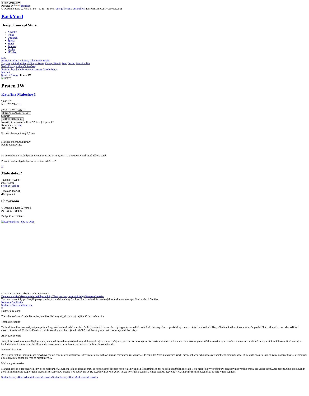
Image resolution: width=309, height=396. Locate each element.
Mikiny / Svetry (36, 63)
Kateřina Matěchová (18, 94)
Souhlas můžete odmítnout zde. (17, 305)
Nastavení (6, 302)
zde (19, 125)
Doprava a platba (10, 296)
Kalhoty (23, 63)
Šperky (11, 40)
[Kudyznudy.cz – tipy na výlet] (17, 221)
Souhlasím (17, 302)
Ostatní (71, 63)
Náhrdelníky (36, 60)
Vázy (12, 66)
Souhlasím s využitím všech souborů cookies (75, 377)
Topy (4, 63)
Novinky (12, 32)
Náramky (24, 60)
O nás (11, 34)
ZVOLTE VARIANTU (13, 110)
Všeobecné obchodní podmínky (35, 296)
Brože (46, 60)
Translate (25, 5)
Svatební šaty (8, 69)
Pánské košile (83, 63)
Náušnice (14, 60)
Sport (64, 63)
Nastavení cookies (94, 296)
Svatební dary (50, 69)
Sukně (15, 63)
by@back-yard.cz (10, 185)
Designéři (13, 37)
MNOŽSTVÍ (8, 104)
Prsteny (5, 60)
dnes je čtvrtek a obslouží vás (70, 8)
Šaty (9, 63)
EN (3, 57)
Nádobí (5, 66)
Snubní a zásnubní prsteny (28, 69)
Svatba (11, 49)
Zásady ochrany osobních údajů (68, 296)
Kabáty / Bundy (53, 63)
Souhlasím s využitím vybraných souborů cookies (26, 377)
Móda (11, 43)
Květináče (21, 66)
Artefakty (31, 66)
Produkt (12, 46)
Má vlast (12, 52)
